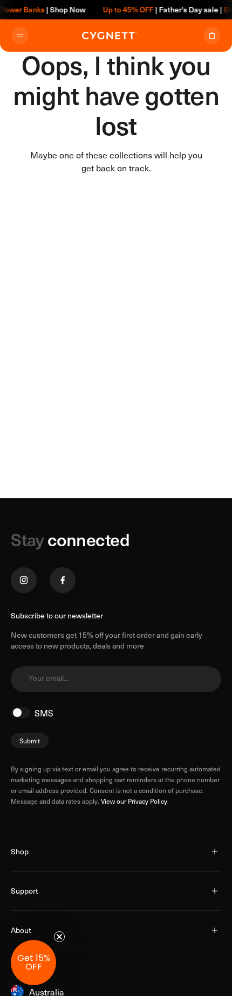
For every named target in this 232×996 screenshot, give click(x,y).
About (21, 930)
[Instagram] (24, 580)
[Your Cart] (212, 35)
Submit (29, 741)
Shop (20, 851)
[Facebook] (63, 580)
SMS (44, 712)
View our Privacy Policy (134, 801)
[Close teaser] (59, 936)
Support (24, 890)
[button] (33, 962)
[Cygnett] (109, 35)
